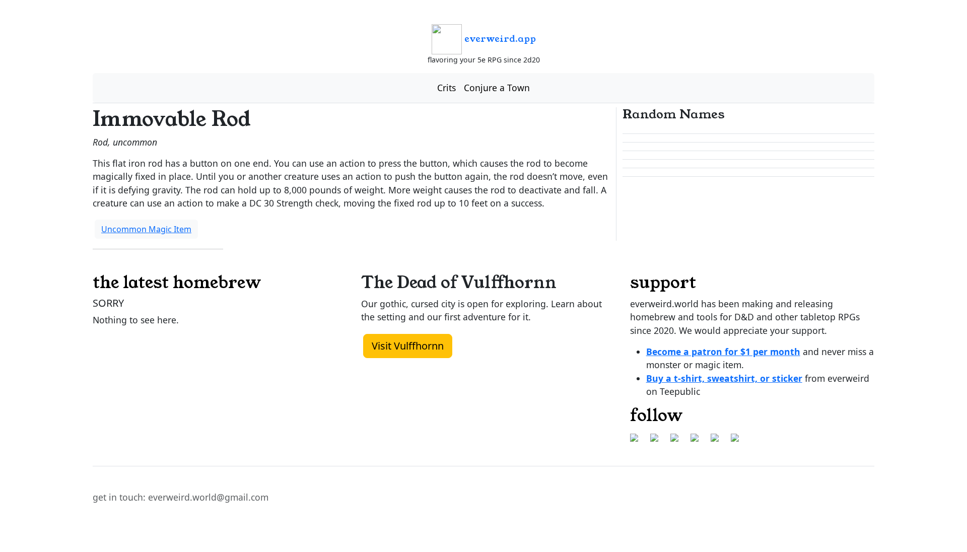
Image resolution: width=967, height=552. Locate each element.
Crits (446, 88)
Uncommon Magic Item (146, 229)
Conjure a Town (497, 88)
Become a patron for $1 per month (723, 352)
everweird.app (499, 38)
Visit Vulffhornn (408, 346)
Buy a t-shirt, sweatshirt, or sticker (724, 378)
